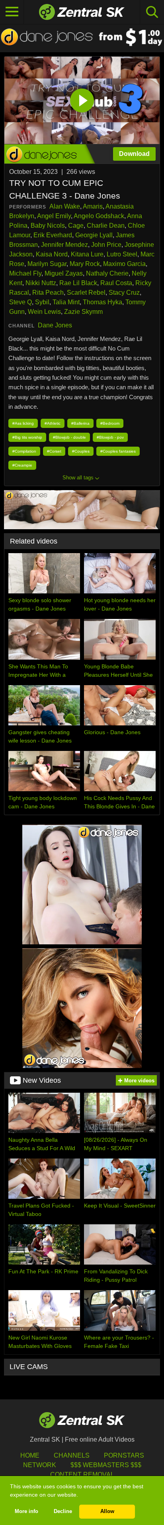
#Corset (54, 451)
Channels (72, 1455)
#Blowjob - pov (110, 437)
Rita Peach (48, 292)
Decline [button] (63, 1511)
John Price (106, 244)
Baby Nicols (48, 225)
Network (39, 1465)
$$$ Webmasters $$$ (105, 1465)
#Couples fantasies (118, 451)
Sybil (42, 302)
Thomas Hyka (102, 302)
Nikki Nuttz (40, 283)
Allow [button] (107, 1511)
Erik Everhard (52, 235)
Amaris (93, 206)
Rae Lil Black (78, 283)
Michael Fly (25, 273)
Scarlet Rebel (86, 292)
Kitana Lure (87, 254)
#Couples (81, 451)
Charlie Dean (106, 225)
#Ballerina (80, 423)
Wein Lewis (44, 311)
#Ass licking (23, 423)
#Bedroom (109, 423)
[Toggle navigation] (12, 12)
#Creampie (22, 465)
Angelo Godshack (99, 216)
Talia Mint (66, 302)
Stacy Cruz (124, 292)
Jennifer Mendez (64, 244)
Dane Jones (55, 325)
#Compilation (24, 451)
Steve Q (20, 302)
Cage (76, 225)
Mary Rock (85, 263)
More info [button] (26, 1511)
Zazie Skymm (83, 311)
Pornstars (124, 1455)
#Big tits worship (27, 437)
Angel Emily (54, 216)
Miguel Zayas (64, 273)
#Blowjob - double (69, 437)
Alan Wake (64, 206)
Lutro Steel (122, 254)
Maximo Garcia (124, 263)
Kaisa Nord (52, 254)
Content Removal (82, 1474)
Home (29, 1455)
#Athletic (53, 423)
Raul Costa (116, 283)
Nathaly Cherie (107, 273)
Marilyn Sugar (46, 263)
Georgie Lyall (94, 235)
